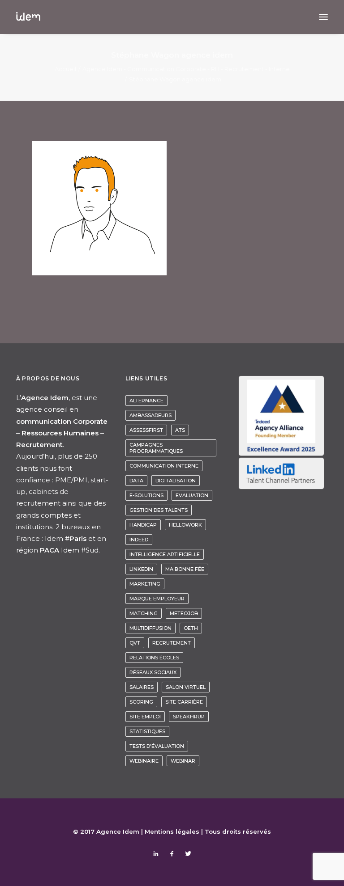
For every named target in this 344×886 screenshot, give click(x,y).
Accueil (65, 68)
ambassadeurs (150, 415)
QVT (134, 643)
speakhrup (189, 716)
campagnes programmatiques (156, 448)
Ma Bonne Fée (184, 569)
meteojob (184, 613)
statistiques (147, 731)
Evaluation (192, 495)
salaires (141, 687)
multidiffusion (150, 628)
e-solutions (146, 495)
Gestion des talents (158, 510)
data (136, 480)
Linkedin (141, 569)
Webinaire (144, 761)
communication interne (163, 466)
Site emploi (145, 716)
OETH (191, 628)
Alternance (146, 400)
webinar (183, 761)
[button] (323, 17)
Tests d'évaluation (156, 746)
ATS (180, 430)
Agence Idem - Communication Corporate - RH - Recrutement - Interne (186, 68)
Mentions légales (172, 831)
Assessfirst (146, 430)
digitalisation (175, 480)
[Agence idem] (28, 17)
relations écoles (154, 657)
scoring (141, 702)
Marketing (144, 584)
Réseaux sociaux (152, 672)
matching (143, 613)
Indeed (138, 539)
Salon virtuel (186, 687)
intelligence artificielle (164, 554)
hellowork (185, 525)
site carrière (184, 702)
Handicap (143, 525)
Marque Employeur (157, 598)
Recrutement (171, 643)
